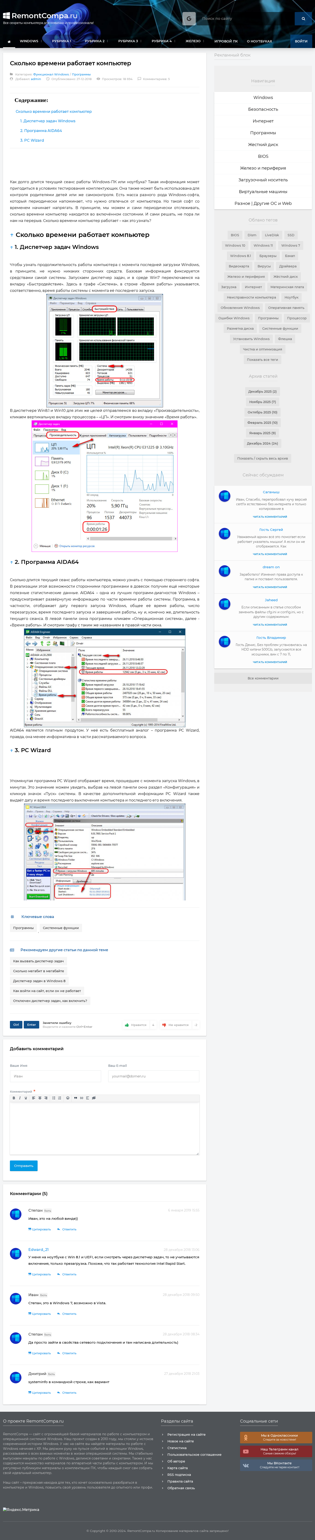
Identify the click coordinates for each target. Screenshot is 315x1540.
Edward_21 (38, 1249)
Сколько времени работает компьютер (54, 111)
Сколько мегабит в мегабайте (38, 971)
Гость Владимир (271, 637)
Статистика (177, 1448)
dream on (271, 567)
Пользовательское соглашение (194, 1455)
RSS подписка (179, 1475)
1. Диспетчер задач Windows (47, 121)
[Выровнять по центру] (40, 1098)
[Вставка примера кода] (82, 1098)
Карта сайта (177, 1468)
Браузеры (267, 256)
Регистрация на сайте (186, 1434)
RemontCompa (43, 15)
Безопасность (263, 109)
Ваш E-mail (117, 1066)
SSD (291, 235)
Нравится (142, 1025)
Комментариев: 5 (153, 79)
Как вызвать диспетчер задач (38, 961)
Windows (263, 97)
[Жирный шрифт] (14, 1098)
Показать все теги (262, 360)
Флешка (285, 339)
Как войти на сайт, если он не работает (47, 991)
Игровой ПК (226, 41)
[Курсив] (20, 1098)
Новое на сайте (180, 1441)
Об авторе (176, 1461)
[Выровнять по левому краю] (34, 1098)
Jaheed (271, 600)
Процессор (297, 318)
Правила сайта (180, 1481)
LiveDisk (272, 235)
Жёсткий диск (285, 277)
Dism (252, 235)
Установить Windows (251, 339)
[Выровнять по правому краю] (46, 1098)
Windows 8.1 (240, 256)
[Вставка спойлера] (88, 1098)
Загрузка (228, 287)
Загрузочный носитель (263, 179)
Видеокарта (239, 266)
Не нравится (183, 1025)
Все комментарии (263, 678)
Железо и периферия (263, 168)
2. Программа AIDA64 (41, 131)
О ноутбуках (259, 41)
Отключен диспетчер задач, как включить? (50, 1001)
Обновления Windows (240, 308)
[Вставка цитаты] (75, 1098)
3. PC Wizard (32, 140)
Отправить (23, 1165)
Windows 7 (290, 245)
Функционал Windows (51, 74)
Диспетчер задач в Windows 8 (39, 981)
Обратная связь (181, 1488)
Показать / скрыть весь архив (262, 458)
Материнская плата (287, 287)
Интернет (263, 121)
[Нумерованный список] (60, 1098)
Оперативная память (286, 308)
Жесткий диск (263, 144)
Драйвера (288, 266)
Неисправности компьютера (251, 297)
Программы (81, 74)
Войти (301, 41)
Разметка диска (240, 328)
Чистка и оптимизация (262, 349)
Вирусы (264, 266)
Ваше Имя (18, 1066)
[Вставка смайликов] (68, 1098)
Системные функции (61, 928)
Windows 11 (263, 245)
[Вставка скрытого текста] (94, 1098)
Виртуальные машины (263, 191)
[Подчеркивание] (26, 1098)
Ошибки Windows (234, 318)
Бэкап (290, 256)
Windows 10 (235, 245)
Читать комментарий (270, 662)
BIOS (263, 156)
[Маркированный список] (54, 1098)
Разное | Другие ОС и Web (263, 203)
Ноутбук (291, 297)
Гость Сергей (271, 529)
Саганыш (271, 492)
